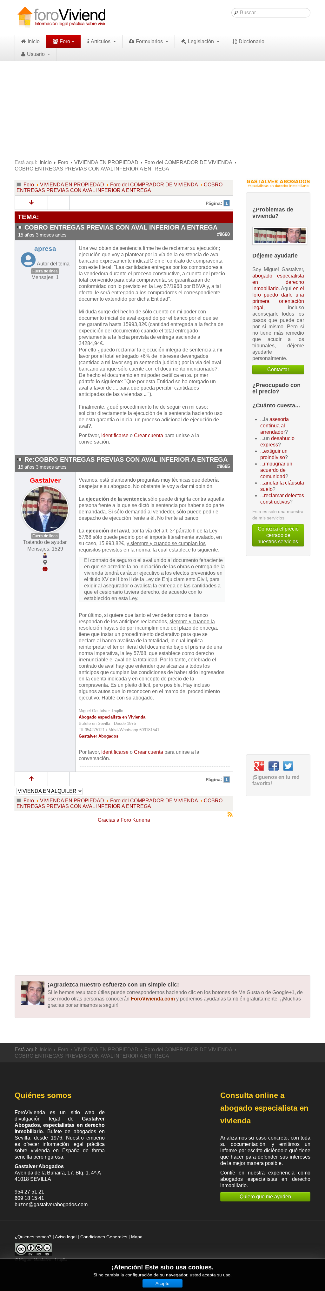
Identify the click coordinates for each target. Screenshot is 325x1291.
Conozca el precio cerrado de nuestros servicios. (278, 535)
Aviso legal (65, 1236)
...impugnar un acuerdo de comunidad (276, 470)
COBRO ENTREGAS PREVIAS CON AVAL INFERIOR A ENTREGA (119, 187)
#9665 (223, 466)
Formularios (150, 41)
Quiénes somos (43, 1095)
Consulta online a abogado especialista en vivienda (264, 1108)
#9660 (223, 234)
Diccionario (251, 41)
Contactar (278, 369)
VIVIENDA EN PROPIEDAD (106, 162)
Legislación (201, 41)
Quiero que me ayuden (265, 1196)
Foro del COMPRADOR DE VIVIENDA (188, 162)
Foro (65, 41)
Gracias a (108, 820)
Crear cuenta (148, 435)
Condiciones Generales (103, 1236)
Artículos (101, 41)
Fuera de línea (45, 271)
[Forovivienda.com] (65, 17)
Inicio (34, 41)
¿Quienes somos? (33, 1236)
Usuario (36, 54)
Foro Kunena (135, 820)
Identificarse (115, 435)
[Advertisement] (162, 108)
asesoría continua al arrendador (274, 426)
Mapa (137, 1236)
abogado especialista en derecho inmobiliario (278, 282)
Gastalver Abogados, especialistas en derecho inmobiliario (60, 1125)
